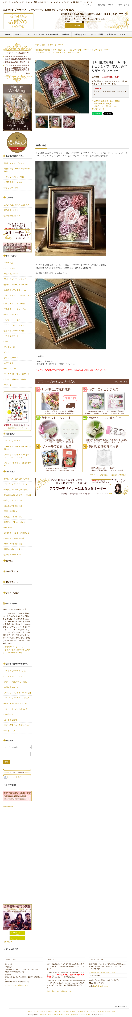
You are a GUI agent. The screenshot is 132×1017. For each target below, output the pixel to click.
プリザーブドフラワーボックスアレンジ (17, 296)
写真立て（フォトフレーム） (16, 290)
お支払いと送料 (96, 34)
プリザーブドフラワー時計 (15, 304)
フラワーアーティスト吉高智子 (45, 34)
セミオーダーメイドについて (16, 709)
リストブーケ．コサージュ (15, 309)
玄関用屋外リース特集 (13, 182)
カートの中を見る (14, 777)
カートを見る (123, 5)
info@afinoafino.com (92, 22)
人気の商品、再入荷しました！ (16, 205)
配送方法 (49, 1011)
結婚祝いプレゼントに (13, 517)
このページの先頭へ (120, 1006)
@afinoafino (8, 806)
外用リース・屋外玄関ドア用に (16, 479)
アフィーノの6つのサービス (15, 682)
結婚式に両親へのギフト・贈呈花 (17, 495)
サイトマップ (9, 731)
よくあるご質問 (10, 720)
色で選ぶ (11, 561)
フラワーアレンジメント (14, 325)
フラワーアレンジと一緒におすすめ (17, 464)
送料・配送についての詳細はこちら (59, 991)
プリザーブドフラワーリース (16, 484)
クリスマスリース (11, 336)
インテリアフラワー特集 (14, 177)
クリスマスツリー (11, 358)
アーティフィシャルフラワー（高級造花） (17, 448)
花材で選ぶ (12, 582)
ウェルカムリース (11, 274)
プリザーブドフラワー (101, 50)
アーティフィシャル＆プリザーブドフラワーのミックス (17, 456)
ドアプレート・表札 (12, 320)
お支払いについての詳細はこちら (16, 985)
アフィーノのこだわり (13, 676)
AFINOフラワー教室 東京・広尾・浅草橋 (103, 1011)
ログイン (111, 5)
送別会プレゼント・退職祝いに (16, 533)
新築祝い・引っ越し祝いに (15, 522)
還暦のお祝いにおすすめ (14, 549)
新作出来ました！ (11, 210)
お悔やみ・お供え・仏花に (15, 538)
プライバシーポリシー (82, 1011)
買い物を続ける (98, 109)
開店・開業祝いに (11, 511)
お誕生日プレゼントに (13, 506)
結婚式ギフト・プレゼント (15, 163)
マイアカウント (88, 5)
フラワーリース (10, 268)
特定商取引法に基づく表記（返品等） (107, 101)
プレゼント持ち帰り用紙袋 (15, 379)
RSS (4, 942)
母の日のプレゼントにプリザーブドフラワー (71, 50)
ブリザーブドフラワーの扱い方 (16, 698)
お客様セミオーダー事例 (14, 331)
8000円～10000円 (71, 52)
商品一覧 (66, 34)
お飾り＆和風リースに (13, 555)
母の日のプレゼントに (13, 544)
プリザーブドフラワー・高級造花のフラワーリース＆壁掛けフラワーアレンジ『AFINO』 (66, 1014)
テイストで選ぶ (14, 593)
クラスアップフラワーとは (15, 671)
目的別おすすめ (80, 34)
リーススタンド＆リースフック (16, 374)
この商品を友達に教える (102, 104)
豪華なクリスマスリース (14, 500)
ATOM (9, 942)
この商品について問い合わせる (104, 106)
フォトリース (9, 347)
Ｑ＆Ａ (122, 34)
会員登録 (101, 5)
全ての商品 (8, 263)
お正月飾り (8, 363)
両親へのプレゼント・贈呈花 (49, 52)
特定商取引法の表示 (69, 1011)
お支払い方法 (41, 1011)
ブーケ (7, 341)
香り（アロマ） (10, 368)
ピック (7, 352)
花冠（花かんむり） (12, 314)
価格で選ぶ (12, 571)
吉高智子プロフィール (13, 687)
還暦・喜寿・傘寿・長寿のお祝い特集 (17, 170)
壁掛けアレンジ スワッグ (16, 279)
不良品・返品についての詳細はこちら (102, 972)
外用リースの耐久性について (16, 703)
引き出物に (8, 527)
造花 (17, 934)
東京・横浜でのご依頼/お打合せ (17, 725)
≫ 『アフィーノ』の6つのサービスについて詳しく (105, 475)
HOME (7, 34)
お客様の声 (111, 34)
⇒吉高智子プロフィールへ (13, 647)
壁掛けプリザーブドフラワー (53, 45)
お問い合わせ (74, 25)
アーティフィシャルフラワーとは (17, 693)
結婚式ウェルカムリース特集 (16, 490)
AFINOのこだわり (21, 34)
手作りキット (9, 385)
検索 (6, 762)
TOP (37, 45)
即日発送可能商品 (42, 50)
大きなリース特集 (11, 188)
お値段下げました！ (12, 216)
